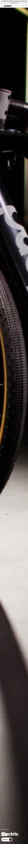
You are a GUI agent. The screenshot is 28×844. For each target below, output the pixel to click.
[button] (2, 6)
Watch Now (5, 839)
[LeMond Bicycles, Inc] (7, 5)
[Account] (23, 5)
